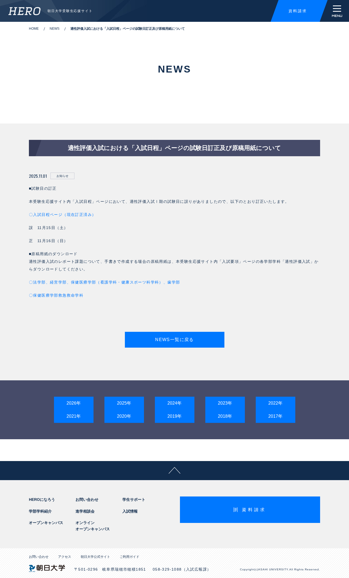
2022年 (275, 403)
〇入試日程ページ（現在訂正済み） (62, 214)
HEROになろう (42, 499)
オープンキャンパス (46, 522)
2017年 (275, 416)
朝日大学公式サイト (95, 557)
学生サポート (133, 499)
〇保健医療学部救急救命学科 (56, 295)
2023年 (225, 403)
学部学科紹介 (40, 511)
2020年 (124, 416)
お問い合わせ (87, 499)
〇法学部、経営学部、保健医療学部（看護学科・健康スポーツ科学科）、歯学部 (104, 282)
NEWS (54, 29)
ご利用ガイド (129, 557)
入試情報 (130, 511)
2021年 (74, 416)
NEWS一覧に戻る (174, 339)
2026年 (74, 403)
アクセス (64, 557)
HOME (34, 29)
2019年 (174, 416)
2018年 (225, 416)
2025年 (124, 403)
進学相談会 (85, 511)
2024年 (174, 403)
